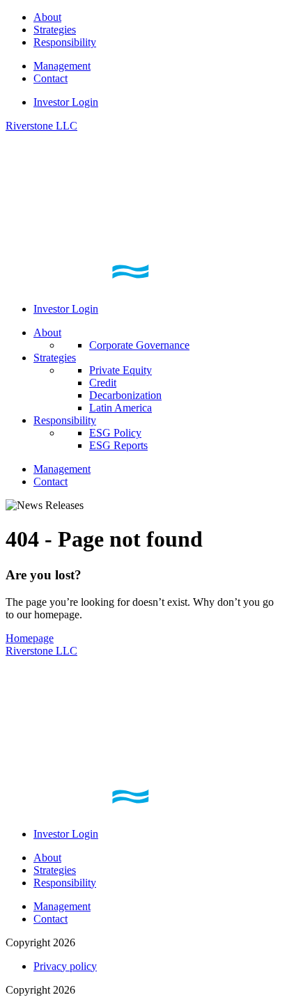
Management (62, 66)
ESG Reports (118, 445)
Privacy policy (65, 966)
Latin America (120, 408)
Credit (102, 383)
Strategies (54, 30)
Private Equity (120, 370)
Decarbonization (125, 395)
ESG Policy (115, 433)
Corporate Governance (139, 345)
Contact (50, 78)
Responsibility (64, 42)
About (47, 17)
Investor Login (65, 102)
